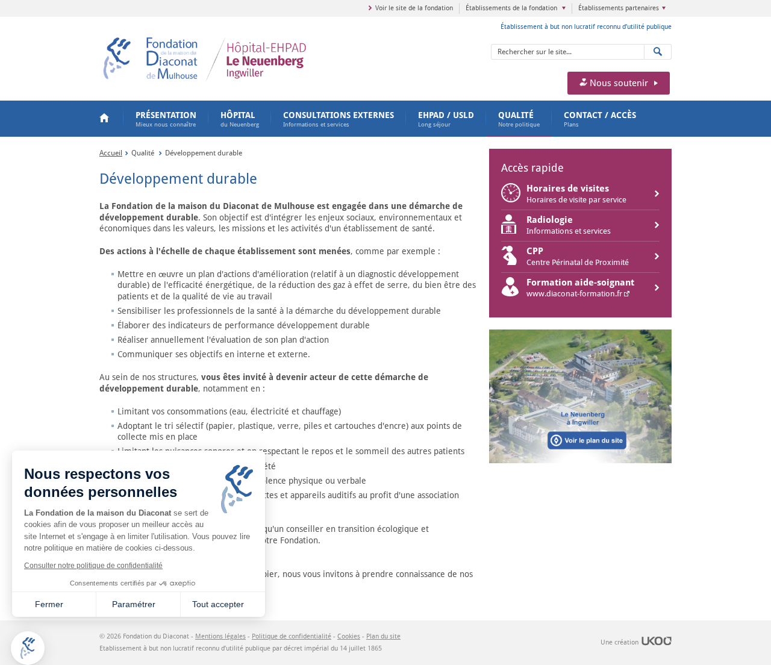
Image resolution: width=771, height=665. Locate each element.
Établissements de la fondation (512, 8)
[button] (28, 648)
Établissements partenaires (618, 8)
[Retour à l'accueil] (245, 40)
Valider (658, 52)
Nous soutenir (617, 83)
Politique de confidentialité (291, 636)
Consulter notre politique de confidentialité (93, 565)
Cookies (348, 636)
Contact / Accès (600, 119)
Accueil (105, 119)
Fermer (49, 604)
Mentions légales (220, 636)
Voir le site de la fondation (414, 8)
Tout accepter (218, 604)
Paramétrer (133, 604)
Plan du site (383, 636)
